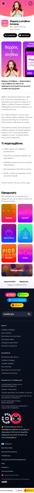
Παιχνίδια (5, 353)
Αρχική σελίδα (10, 281)
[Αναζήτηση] (31, 3)
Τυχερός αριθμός (7, 363)
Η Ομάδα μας (5, 455)
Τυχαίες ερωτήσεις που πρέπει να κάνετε (16, 393)
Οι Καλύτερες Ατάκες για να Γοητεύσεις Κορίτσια (11, 385)
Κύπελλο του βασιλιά (9, 346)
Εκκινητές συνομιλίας (11, 380)
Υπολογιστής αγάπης (9, 373)
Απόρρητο (5, 467)
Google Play (11, 35)
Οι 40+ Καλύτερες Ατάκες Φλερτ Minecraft (11, 402)
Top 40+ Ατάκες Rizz (8, 389)
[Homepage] (3, 3)
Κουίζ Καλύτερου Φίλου (9, 357)
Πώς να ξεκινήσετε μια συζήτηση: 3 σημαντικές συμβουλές (14, 407)
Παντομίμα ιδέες (7, 339)
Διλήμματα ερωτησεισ (9, 343)
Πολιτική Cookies (7, 471)
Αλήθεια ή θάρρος (8, 330)
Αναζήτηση (9, 314)
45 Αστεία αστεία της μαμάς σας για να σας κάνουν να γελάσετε (16, 397)
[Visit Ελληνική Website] (11, 418)
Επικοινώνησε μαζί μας (9, 451)
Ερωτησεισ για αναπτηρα (11, 336)
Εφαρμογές (24, 281)
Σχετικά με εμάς (6, 448)
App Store (25, 35)
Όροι (3, 463)
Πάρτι (4, 325)
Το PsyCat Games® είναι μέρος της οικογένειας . (15, 480)
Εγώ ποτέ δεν (6, 333)
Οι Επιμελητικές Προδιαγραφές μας (13, 459)
